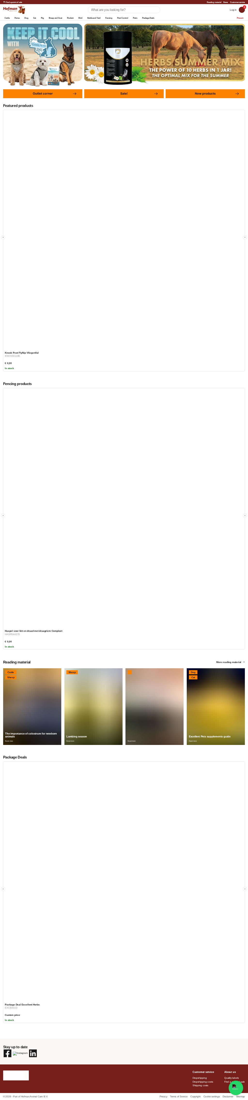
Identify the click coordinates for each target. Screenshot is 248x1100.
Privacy (164, 1096)
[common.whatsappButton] (236, 1088)
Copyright (195, 1096)
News (225, 2)
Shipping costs (200, 1085)
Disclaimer (228, 1096)
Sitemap (240, 1096)
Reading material (214, 2)
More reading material (228, 662)
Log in (233, 9)
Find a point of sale (14, 2)
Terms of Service (179, 1096)
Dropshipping (200, 1078)
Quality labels (231, 1078)
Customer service (237, 2)
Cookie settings (212, 1096)
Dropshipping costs (203, 1081)
